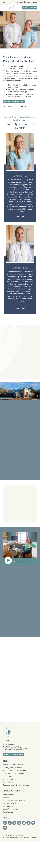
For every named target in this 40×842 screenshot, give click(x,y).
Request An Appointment (30, 7)
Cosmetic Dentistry (11, 443)
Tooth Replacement (27, 525)
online (15, 636)
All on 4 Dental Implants (28, 512)
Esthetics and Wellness (28, 522)
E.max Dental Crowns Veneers (11, 519)
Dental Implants (9, 468)
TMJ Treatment (26, 520)
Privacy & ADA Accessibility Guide (12, 838)
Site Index (34, 838)
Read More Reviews (20, 386)
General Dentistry (10, 420)
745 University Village (16, 748)
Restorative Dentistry (11, 525)
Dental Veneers (9, 513)
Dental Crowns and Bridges (27, 506)
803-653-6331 (8, 633)
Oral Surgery (25, 514)
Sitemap (26, 838)
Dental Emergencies (27, 517)
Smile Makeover (9, 510)
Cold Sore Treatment (10, 515)
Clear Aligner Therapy (11, 522)
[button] (5, 823)
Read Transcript (19, 562)
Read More (20, 216)
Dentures (6, 797)
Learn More (8, 437)
